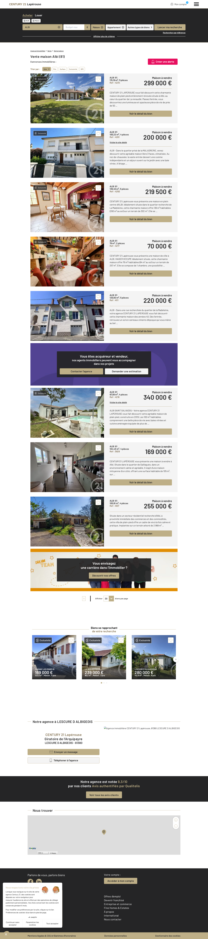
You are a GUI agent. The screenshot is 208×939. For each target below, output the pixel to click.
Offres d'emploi (112, 896)
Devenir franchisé (114, 900)
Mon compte (180, 4)
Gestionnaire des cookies (167, 935)
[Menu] (196, 4)
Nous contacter (112, 919)
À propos (109, 911)
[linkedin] (39, 881)
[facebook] (30, 881)
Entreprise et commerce (118, 904)
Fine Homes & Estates (116, 907)
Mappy (54, 853)
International (111, 915)
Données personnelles (115, 935)
